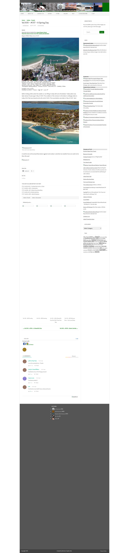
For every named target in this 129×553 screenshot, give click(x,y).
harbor (33, 197)
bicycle (101, 237)
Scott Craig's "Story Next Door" (90, 83)
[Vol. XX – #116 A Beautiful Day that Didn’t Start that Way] (57, 205)
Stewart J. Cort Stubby (93, 250)
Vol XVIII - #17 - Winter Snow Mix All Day (33, 190)
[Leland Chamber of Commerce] (91, 124)
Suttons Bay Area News (88, 179)
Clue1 (93, 13)
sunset (102, 249)
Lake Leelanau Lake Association (90, 168)
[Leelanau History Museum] (89, 120)
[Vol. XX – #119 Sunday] (29, 205)
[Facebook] (99, 1)
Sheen (56, 418)
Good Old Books (87, 202)
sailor (103, 247)
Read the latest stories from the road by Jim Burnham (35, 33)
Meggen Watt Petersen (60, 413)
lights (93, 244)
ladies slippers (96, 243)
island (105, 241)
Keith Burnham (58, 411)
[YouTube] (101, 1)
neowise (85, 248)
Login (76, 338)
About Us (30, 13)
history (101, 241)
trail (89, 251)
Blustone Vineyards (87, 154)
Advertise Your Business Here (90, 50)
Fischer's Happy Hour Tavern (89, 151)
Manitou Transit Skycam (100, 165)
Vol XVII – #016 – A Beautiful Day (32, 328)
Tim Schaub (86, 187)
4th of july (86, 237)
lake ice (101, 243)
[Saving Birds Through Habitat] (90, 89)
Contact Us (40, 13)
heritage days (97, 241)
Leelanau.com (86, 216)
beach (97, 237)
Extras (50, 13)
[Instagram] (102, 1)
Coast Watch (86, 199)
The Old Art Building (97, 98)
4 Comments (41, 25)
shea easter (38, 197)
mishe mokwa (88, 246)
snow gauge (85, 250)
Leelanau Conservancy (100, 117)
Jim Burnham (26, 25)
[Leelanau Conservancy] (89, 117)
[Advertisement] (95, 66)
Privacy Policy (103, 551)
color (97, 238)
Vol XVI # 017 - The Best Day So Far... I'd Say (34, 186)
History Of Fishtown (87, 207)
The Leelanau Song (87, 184)
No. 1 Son (57, 416)
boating (87, 238)
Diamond (100, 238)
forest (104, 240)
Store (57, 13)
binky (104, 237)
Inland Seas (92, 106)
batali (94, 237)
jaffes (84, 243)
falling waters (88, 240)
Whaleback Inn (86, 159)
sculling (105, 247)
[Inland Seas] (86, 106)
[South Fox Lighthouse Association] (91, 94)
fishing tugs (99, 240)
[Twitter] (98, 1)
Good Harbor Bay (88, 241)
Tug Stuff (85, 192)
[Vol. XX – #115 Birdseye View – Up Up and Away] (70, 205)
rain (101, 248)
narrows (103, 246)
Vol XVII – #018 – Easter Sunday (69, 328)
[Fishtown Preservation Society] (91, 101)
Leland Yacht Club (87, 176)
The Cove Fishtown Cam (89, 182)
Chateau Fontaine (87, 157)
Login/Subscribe (83, 13)
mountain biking (97, 246)
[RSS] (106, 1)
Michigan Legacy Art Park (98, 244)
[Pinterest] (104, 1)
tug (91, 251)
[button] (24, 344)
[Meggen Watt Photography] (90, 78)
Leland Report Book (41, 32)
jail (87, 243)
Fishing (94, 240)
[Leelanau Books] (87, 45)
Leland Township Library (88, 219)
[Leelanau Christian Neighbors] (90, 110)
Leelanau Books (95, 45)
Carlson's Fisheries (87, 197)
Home (22, 13)
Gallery (66, 13)
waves (97, 251)
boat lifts (92, 238)
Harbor (28, 20)
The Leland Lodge (87, 162)
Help (73, 13)
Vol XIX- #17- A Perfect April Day (31, 192)
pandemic (90, 247)
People (33, 20)
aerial (91, 237)
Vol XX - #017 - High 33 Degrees (32, 194)
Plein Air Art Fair (96, 247)
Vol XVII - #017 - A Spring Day (31, 188)
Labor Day (90, 243)
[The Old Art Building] (88, 98)
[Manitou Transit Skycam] (89, 165)
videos (93, 251)
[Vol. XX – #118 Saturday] (43, 205)
